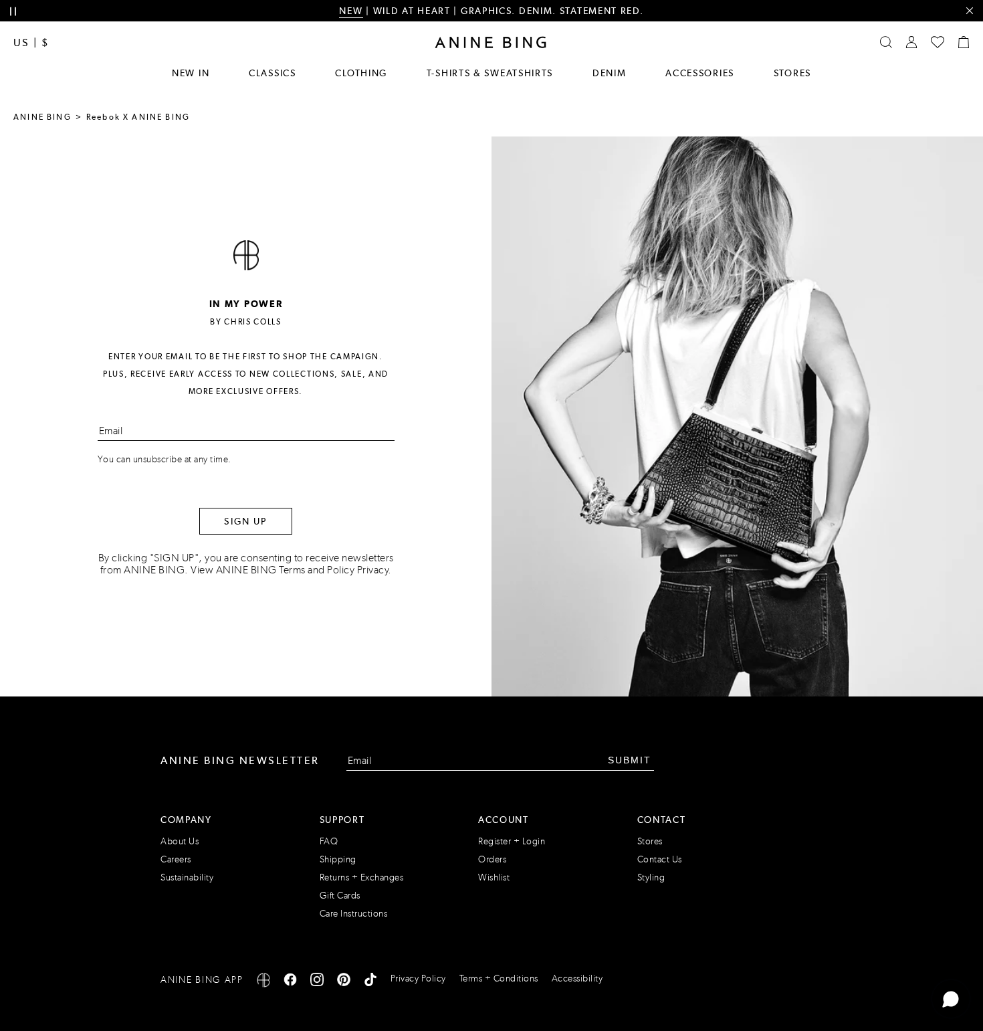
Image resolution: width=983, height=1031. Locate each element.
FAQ (329, 841)
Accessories (699, 73)
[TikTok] (370, 982)
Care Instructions (354, 913)
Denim (609, 73)
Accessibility (577, 978)
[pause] (13, 12)
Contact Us (659, 859)
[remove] (969, 11)
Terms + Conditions (498, 978)
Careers (175, 859)
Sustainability (186, 877)
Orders (492, 859)
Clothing (361, 73)
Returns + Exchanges (362, 877)
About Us (179, 841)
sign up (245, 521)
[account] (911, 42)
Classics (272, 73)
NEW (350, 10)
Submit (629, 760)
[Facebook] (290, 982)
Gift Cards (340, 895)
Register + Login (511, 841)
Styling (651, 877)
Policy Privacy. (359, 569)
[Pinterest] (343, 982)
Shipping (338, 859)
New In (190, 73)
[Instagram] (317, 982)
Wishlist (494, 877)
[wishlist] (937, 42)
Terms (293, 569)
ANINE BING (42, 117)
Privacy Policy (418, 978)
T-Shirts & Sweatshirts (490, 73)
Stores (792, 73)
